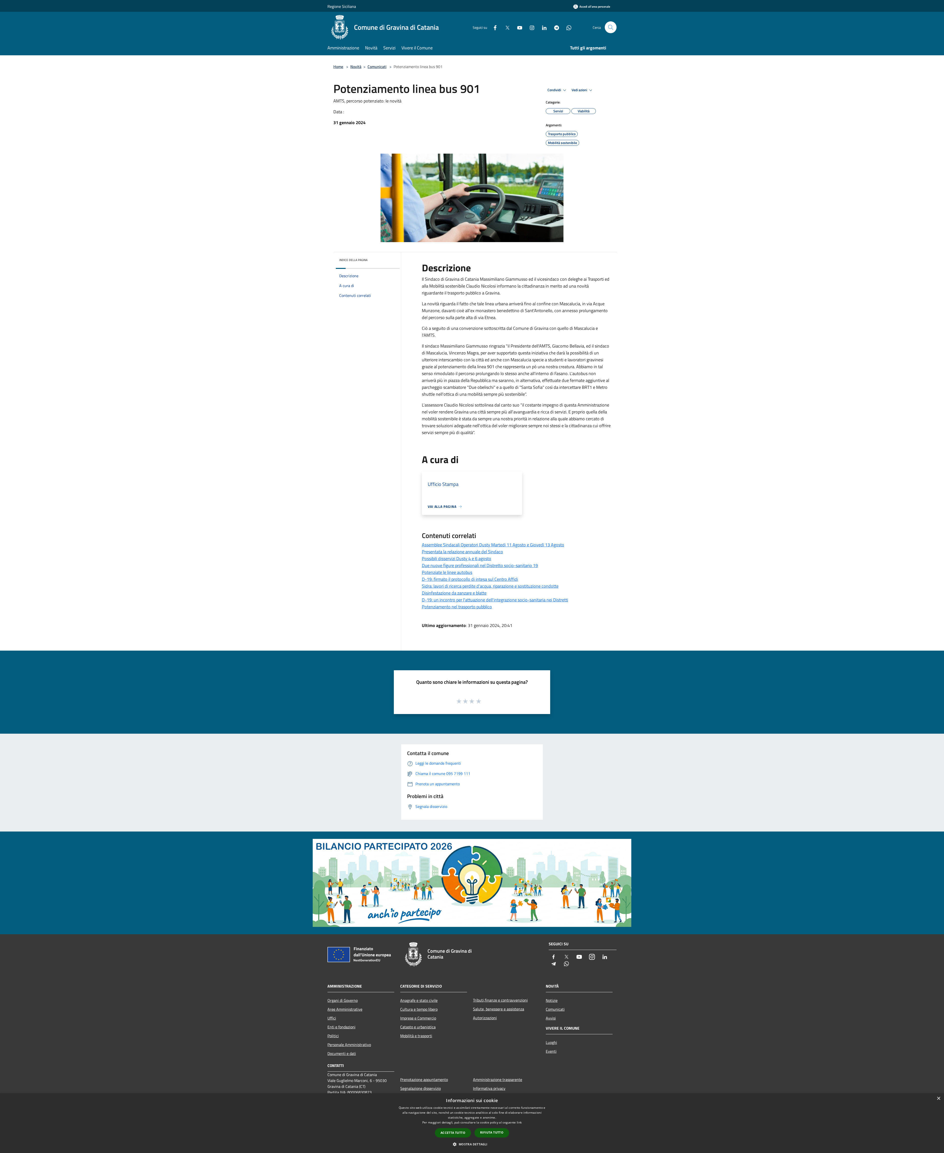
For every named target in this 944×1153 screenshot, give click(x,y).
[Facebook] (493, 27)
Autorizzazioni (485, 1018)
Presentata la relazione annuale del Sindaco (462, 551)
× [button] (938, 1098)
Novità (355, 67)
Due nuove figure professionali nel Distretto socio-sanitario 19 (480, 565)
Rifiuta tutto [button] (491, 1132)
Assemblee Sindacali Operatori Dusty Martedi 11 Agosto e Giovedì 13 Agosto (493, 544)
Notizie (552, 1000)
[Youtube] (518, 27)
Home (338, 67)
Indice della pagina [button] (353, 260)
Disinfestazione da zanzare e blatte (454, 593)
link (519, 1122)
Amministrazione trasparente (497, 1079)
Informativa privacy (489, 1088)
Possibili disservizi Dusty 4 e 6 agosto (456, 558)
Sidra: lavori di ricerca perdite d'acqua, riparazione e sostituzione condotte (490, 586)
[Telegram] (555, 27)
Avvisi (551, 1018)
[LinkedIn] (542, 27)
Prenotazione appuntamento (424, 1079)
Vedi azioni (580, 90)
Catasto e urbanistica (418, 1027)
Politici (333, 1036)
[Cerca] (611, 27)
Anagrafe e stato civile (419, 1000)
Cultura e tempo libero (419, 1009)
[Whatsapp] (567, 27)
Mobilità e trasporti (416, 1036)
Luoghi (551, 1042)
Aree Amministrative (344, 1009)
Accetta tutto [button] (453, 1133)
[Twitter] (505, 27)
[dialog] (472, 1123)
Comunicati (377, 67)
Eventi (551, 1051)
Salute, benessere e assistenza (498, 1009)
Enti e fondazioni (341, 1027)
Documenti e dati (341, 1053)
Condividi (554, 90)
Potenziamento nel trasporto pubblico (457, 606)
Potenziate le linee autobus (447, 572)
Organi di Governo (342, 1000)
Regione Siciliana (341, 6)
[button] (472, 1144)
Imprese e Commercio (418, 1018)
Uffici (331, 1018)
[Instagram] (530, 27)
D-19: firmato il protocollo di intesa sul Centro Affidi (470, 579)
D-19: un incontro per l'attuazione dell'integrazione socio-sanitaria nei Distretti (495, 600)
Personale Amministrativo (349, 1045)
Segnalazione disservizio (420, 1088)
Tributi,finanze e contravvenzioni (500, 1000)
